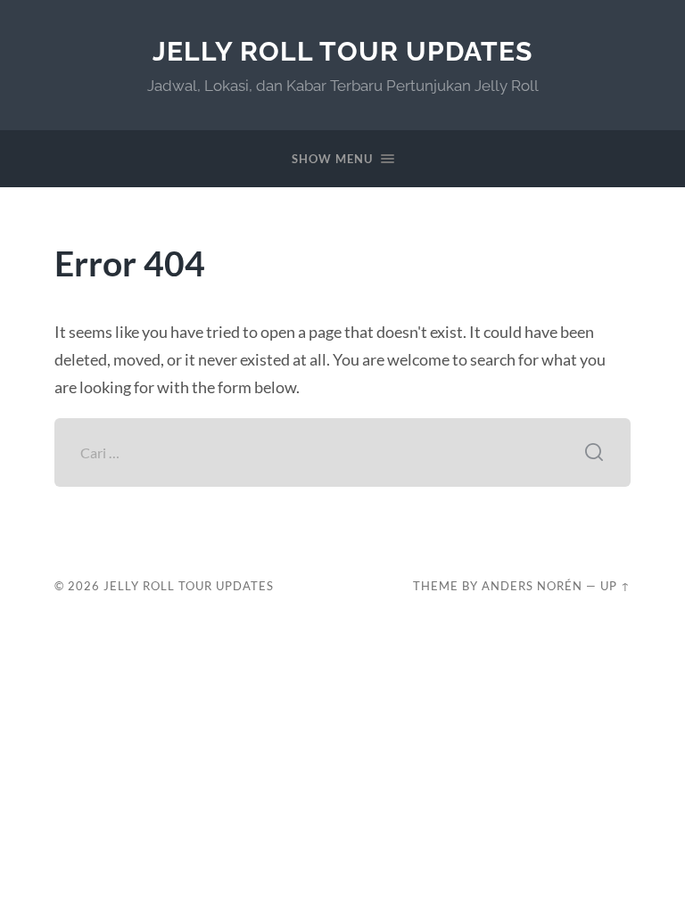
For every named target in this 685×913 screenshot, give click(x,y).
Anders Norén (532, 586)
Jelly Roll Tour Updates (342, 51)
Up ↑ (615, 586)
